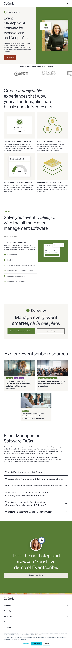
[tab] (20, 246)
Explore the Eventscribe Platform (21, 331)
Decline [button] (47, 643)
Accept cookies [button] (36, 643)
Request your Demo (36, 575)
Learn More (10, 57)
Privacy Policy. (37, 634)
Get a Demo (51, 331)
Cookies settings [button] (26, 643)
